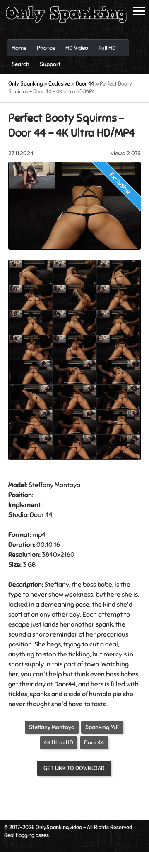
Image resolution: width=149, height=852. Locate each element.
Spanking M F (102, 727)
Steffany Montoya (51, 727)
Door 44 (94, 742)
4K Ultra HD (58, 742)
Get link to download (74, 768)
